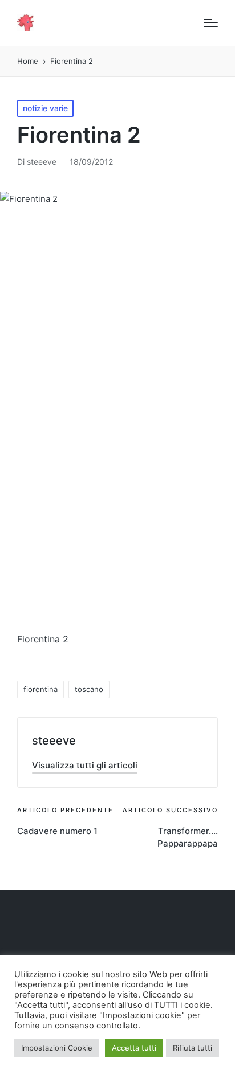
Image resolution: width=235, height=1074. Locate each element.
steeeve (54, 740)
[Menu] (211, 23)
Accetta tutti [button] (134, 1047)
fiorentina (40, 689)
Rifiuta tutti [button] (192, 1047)
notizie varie (45, 108)
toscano (89, 689)
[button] (84, 765)
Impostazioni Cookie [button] (56, 1047)
